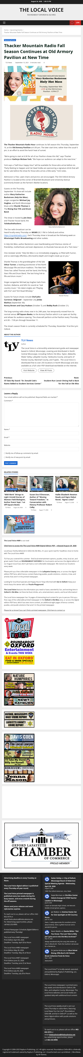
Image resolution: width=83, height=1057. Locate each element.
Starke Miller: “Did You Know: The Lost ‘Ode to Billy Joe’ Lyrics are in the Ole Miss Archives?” (61, 934)
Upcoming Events (10, 40)
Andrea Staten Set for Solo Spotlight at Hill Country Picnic (61, 914)
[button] (4, 23)
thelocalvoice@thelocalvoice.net (62, 1035)
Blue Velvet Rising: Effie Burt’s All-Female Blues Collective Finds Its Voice (61, 953)
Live (77, 22)
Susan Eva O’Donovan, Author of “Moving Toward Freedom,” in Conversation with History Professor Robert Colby (41, 500)
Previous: (23, 380)
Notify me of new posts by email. (18, 457)
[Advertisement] (41, 802)
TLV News (9, 63)
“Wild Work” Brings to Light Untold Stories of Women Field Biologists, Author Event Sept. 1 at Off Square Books (15, 499)
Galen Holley (56, 878)
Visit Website (28, 370)
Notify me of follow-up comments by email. (22, 453)
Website (7, 445)
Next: (61, 380)
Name (7, 429)
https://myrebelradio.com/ (15, 235)
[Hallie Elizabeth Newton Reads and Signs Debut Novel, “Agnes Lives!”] (67, 484)
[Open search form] (67, 23)
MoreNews (76, 1052)
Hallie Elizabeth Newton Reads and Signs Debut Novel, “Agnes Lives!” (66, 497)
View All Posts (46, 370)
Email (7, 437)
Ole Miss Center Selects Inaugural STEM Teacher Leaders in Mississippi (61, 898)
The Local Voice (42, 9)
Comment (8, 401)
